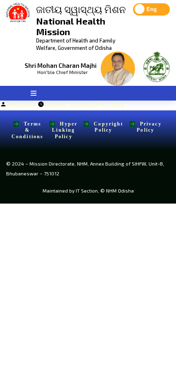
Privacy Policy (149, 127)
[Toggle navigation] (33, 93)
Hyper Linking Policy (64, 130)
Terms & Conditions (27, 130)
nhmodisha (21, 105)
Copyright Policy (108, 127)
